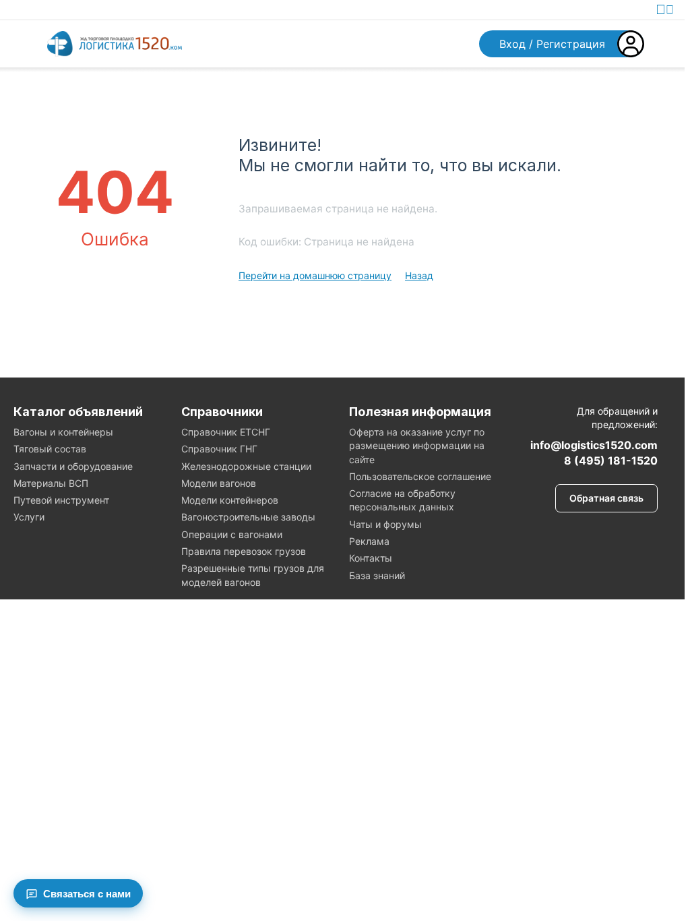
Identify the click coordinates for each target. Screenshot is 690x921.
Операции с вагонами (231, 534)
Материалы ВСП (50, 483)
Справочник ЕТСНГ (225, 432)
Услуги (28, 517)
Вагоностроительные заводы (248, 517)
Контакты (370, 558)
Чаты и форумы (385, 524)
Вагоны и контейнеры (63, 432)
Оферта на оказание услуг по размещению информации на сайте (416, 445)
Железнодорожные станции (246, 466)
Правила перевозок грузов (243, 551)
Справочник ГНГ (219, 448)
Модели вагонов (218, 483)
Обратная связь (606, 498)
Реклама (369, 541)
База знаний (377, 575)
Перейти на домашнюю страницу (315, 275)
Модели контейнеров (229, 500)
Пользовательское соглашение (420, 476)
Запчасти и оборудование (73, 466)
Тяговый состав (49, 448)
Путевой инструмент (61, 500)
